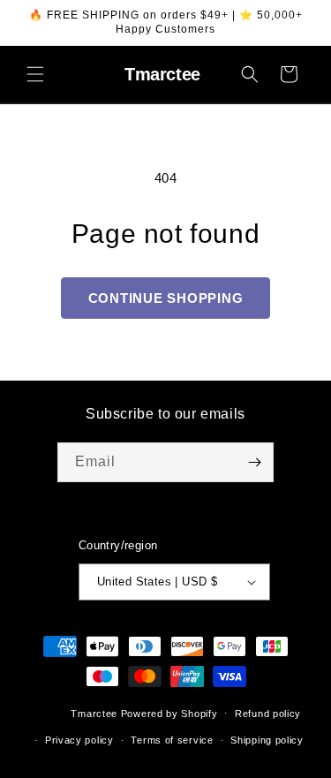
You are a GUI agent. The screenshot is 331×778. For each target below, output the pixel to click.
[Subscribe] (254, 462)
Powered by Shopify (169, 712)
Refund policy (268, 713)
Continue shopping (166, 298)
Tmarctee (94, 712)
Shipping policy (267, 740)
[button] (35, 74)
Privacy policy (79, 740)
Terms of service (172, 740)
